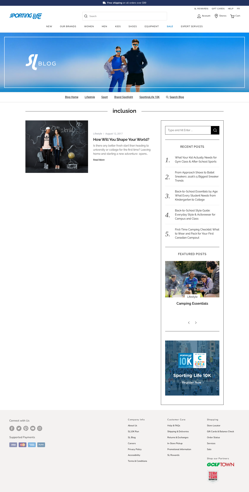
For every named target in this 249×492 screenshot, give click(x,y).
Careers (132, 443)
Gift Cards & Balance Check (220, 431)
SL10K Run (133, 431)
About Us (132, 425)
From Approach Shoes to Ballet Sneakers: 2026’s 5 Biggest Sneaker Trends (197, 176)
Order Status (213, 437)
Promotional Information (179, 449)
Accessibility (134, 455)
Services (211, 443)
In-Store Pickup (175, 443)
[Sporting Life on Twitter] (19, 428)
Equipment (152, 26)
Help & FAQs (173, 425)
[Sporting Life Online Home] (25, 16)
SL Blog (132, 437)
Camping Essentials (192, 303)
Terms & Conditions (137, 461)
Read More (99, 159)
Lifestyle (97, 133)
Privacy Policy (135, 449)
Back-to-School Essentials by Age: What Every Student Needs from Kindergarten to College (196, 195)
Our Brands (68, 26)
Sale (170, 26)
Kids (118, 26)
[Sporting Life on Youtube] (32, 428)
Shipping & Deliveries (178, 431)
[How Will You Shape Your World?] (56, 146)
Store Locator (213, 425)
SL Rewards (173, 455)
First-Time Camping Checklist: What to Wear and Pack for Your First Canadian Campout (197, 233)
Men (104, 26)
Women (89, 26)
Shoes (133, 26)
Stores (222, 15)
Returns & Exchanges (177, 437)
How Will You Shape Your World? (121, 139)
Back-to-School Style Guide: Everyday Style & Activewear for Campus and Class (195, 214)
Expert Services (192, 26)
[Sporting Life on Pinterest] (25, 428)
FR (238, 8)
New (49, 26)
